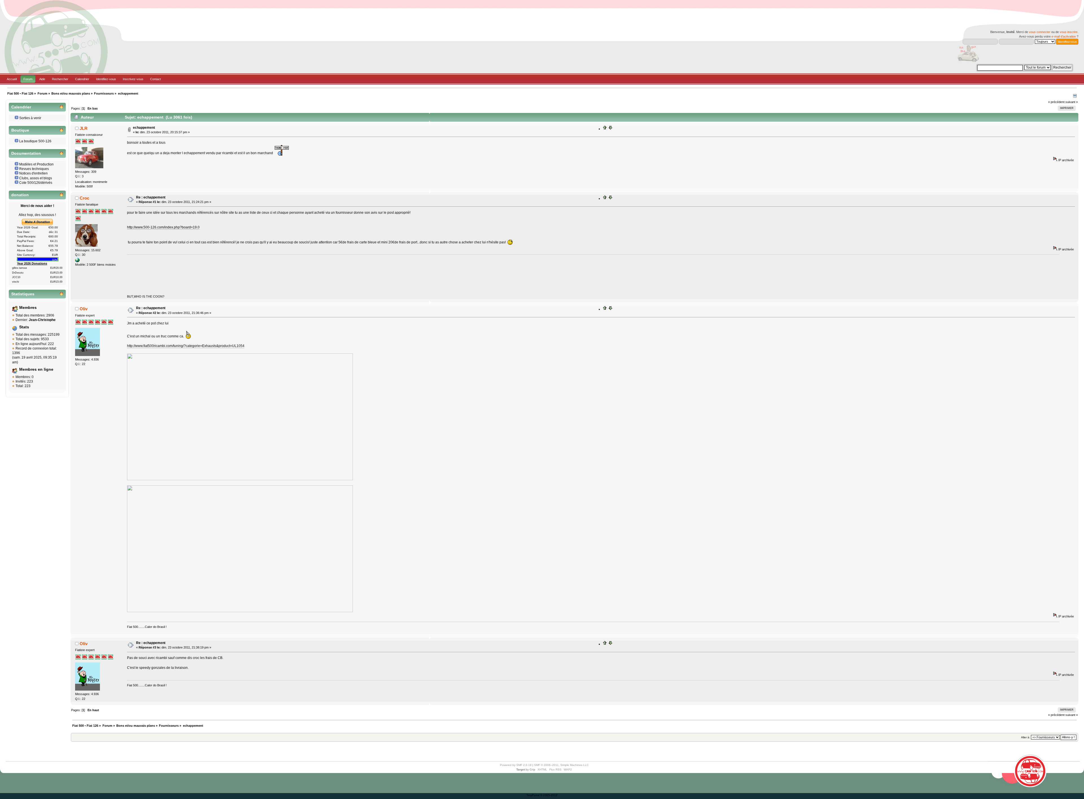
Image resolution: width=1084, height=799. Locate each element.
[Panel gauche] (1075, 97)
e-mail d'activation (1064, 36)
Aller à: (1025, 737)
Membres (28, 307)
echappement (144, 128)
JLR (84, 128)
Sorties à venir (30, 118)
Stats (24, 327)
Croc (84, 198)
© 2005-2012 (549, 795)
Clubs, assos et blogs (35, 178)
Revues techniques (34, 169)
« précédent (1056, 102)
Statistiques (22, 294)
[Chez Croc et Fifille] (77, 261)
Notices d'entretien (33, 173)
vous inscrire (1069, 32)
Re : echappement (150, 197)
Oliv (84, 308)
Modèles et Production (36, 164)
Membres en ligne (36, 369)
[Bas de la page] (610, 129)
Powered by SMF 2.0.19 (516, 765)
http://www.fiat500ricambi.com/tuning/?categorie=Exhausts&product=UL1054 (185, 346)
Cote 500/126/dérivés (35, 183)
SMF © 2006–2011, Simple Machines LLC (561, 765)
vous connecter (1039, 32)
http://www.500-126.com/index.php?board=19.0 (163, 227)
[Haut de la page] (605, 129)
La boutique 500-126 (35, 141)
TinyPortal (532, 795)
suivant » (1071, 102)
